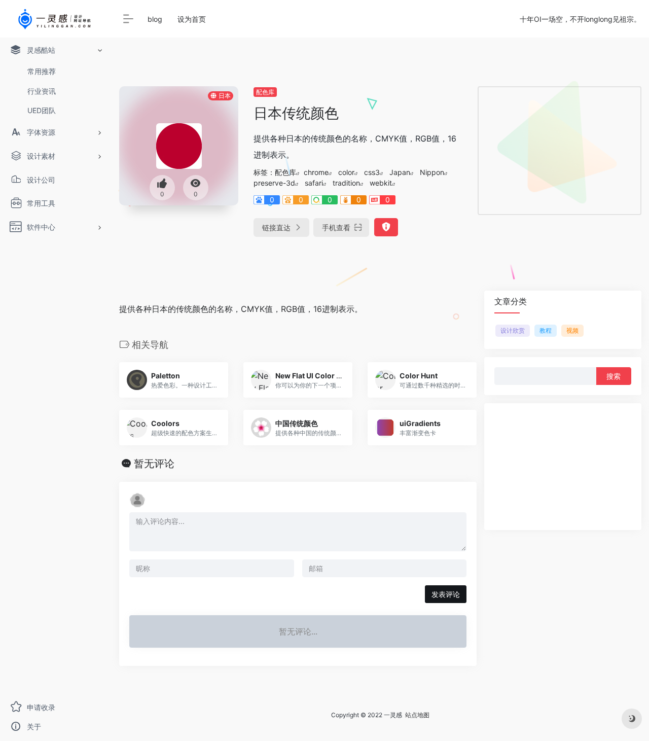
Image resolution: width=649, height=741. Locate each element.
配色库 (265, 92)
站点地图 (417, 715)
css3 (372, 172)
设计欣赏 (512, 330)
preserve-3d (274, 183)
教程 (545, 330)
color (346, 172)
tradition (346, 183)
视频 (572, 330)
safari (314, 183)
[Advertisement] (559, 150)
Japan (399, 172)
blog (155, 19)
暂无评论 (154, 463)
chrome (316, 172)
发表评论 (445, 594)
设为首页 (191, 19)
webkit (381, 183)
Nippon (432, 172)
